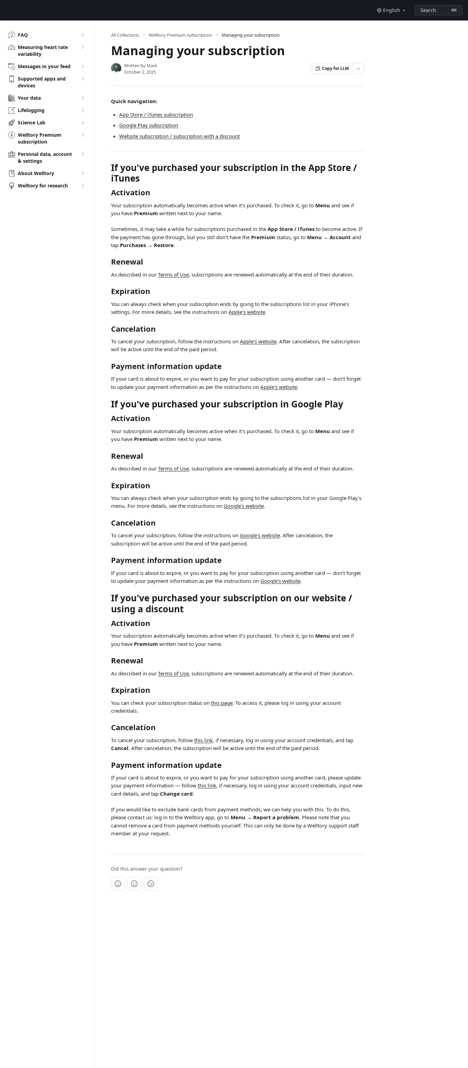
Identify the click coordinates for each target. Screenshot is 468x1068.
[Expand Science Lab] (82, 122)
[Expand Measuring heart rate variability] (82, 47)
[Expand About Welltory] (82, 173)
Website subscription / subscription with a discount (179, 136)
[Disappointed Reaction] (118, 884)
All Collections (125, 35)
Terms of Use (173, 274)
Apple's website (247, 311)
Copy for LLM (335, 68)
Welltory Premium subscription (180, 35)
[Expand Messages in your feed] (82, 66)
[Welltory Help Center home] (6, 10)
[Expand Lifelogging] (82, 110)
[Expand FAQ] (82, 35)
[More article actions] (358, 68)
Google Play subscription (148, 125)
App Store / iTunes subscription (156, 114)
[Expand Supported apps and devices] (82, 79)
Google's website (244, 505)
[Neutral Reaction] (134, 884)
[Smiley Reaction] (151, 884)
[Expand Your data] (82, 98)
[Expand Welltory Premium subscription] (82, 135)
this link (203, 740)
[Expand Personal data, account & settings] (82, 154)
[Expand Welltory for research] (82, 186)
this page (222, 702)
